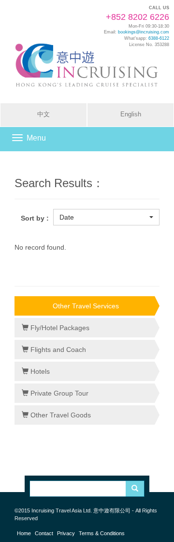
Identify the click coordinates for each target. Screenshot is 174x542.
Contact (44, 533)
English (130, 114)
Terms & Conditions (102, 533)
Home (24, 533)
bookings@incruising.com (143, 32)
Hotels (39, 371)
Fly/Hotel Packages (59, 328)
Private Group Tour (58, 393)
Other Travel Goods (60, 415)
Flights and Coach (57, 349)
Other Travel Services (86, 306)
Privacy (66, 533)
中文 (43, 114)
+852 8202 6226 (137, 17)
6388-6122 (158, 38)
